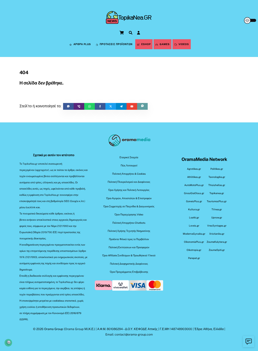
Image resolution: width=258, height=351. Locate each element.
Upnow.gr (216, 217)
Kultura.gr (194, 209)
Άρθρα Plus (82, 44)
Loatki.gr (194, 217)
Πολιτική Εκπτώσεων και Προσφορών (129, 247)
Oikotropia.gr (194, 250)
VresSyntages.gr (216, 225)
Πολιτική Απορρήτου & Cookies (129, 173)
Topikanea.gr (216, 193)
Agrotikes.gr (194, 168)
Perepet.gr (194, 258)
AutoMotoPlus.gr (194, 185)
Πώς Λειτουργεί (129, 165)
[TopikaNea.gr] (129, 21)
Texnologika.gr (217, 177)
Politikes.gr (216, 168)
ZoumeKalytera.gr (217, 241)
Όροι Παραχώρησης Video (129, 214)
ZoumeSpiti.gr (217, 250)
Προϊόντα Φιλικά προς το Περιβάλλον (129, 239)
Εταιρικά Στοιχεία (129, 157)
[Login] (138, 32)
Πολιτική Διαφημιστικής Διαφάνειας (129, 263)
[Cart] (121, 32)
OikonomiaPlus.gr (194, 241)
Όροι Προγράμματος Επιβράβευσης (129, 271)
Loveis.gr (194, 225)
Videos (183, 44)
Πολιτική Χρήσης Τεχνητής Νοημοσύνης (129, 231)
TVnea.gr (217, 209)
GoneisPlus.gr (194, 201)
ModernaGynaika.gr (194, 233)
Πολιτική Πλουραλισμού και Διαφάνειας (129, 181)
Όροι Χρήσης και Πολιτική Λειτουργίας (128, 190)
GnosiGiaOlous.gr (194, 193)
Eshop (146, 44)
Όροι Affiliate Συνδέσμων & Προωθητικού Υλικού (128, 255)
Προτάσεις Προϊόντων (115, 44)
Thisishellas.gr (216, 185)
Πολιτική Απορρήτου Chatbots (128, 222)
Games (164, 44)
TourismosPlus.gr (217, 201)
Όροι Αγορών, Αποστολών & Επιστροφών (129, 198)
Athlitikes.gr (194, 177)
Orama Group (53, 329)
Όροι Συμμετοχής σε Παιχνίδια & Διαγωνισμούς (129, 206)
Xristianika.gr (216, 233)
